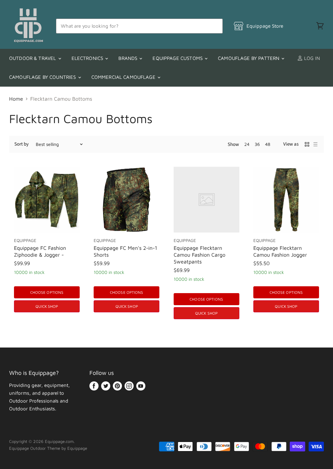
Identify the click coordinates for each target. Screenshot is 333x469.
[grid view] (307, 144)
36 (257, 144)
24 (246, 144)
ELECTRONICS (88, 58)
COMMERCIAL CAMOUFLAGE (124, 77)
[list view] (315, 144)
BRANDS (128, 58)
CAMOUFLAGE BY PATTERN (249, 58)
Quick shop (46, 306)
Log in (311, 58)
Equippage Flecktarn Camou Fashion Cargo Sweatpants (199, 254)
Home (16, 99)
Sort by (21, 144)
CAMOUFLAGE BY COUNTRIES (43, 77)
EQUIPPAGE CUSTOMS (178, 58)
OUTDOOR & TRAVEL (33, 58)
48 (267, 144)
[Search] (214, 26)
